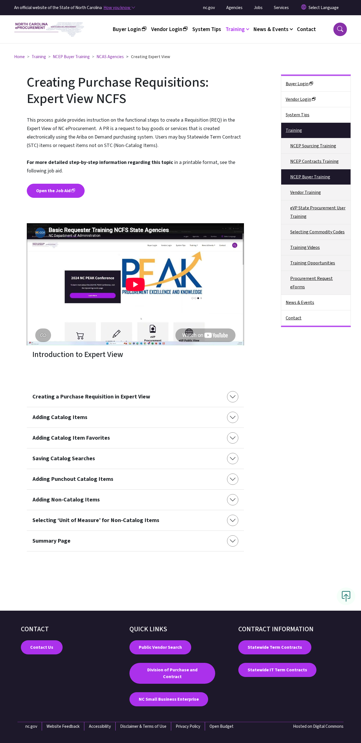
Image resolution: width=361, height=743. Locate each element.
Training (39, 57)
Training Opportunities (312, 263)
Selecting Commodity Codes (317, 232)
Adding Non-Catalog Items (66, 500)
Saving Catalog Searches (63, 459)
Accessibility (100, 726)
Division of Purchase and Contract (172, 673)
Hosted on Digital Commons (318, 726)
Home (19, 57)
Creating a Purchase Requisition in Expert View (91, 397)
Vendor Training (305, 192)
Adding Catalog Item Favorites (71, 438)
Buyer (127, 29)
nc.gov (209, 8)
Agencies (234, 8)
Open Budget (222, 726)
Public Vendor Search (160, 647)
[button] (340, 29)
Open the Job (53, 191)
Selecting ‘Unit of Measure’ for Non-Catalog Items (95, 520)
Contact (306, 29)
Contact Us (41, 647)
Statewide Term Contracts (275, 647)
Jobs (258, 8)
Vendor (166, 29)
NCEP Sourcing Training (313, 146)
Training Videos (305, 247)
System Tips (206, 29)
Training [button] (235, 29)
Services (281, 8)
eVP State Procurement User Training (317, 212)
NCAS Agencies (110, 57)
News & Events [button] (271, 29)
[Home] (49, 22)
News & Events (300, 302)
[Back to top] (346, 596)
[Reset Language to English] (303, 7)
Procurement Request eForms (311, 282)
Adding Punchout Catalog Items (72, 479)
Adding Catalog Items (59, 417)
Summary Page (51, 541)
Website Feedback (63, 726)
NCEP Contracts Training (314, 161)
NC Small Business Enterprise (169, 699)
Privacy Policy (188, 726)
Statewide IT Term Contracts (277, 670)
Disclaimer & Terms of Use (143, 726)
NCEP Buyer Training (71, 57)
